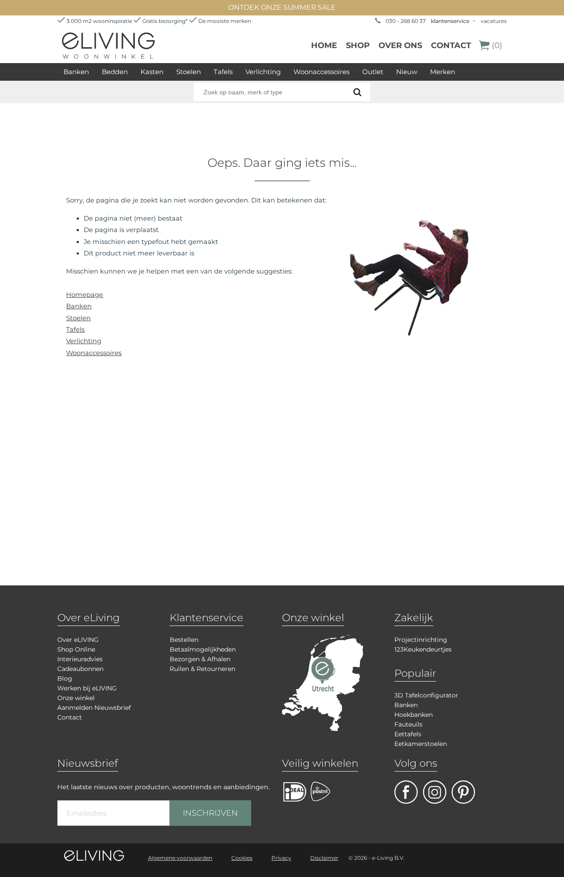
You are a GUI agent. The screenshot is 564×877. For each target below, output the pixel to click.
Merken (442, 71)
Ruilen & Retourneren (202, 669)
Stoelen (188, 71)
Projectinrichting (420, 640)
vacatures (494, 21)
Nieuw (406, 71)
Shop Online (76, 649)
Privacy (281, 858)
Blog (64, 678)
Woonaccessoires (321, 71)
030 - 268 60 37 (406, 21)
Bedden (115, 71)
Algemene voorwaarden (180, 858)
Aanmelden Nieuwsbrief (94, 708)
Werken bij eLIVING (87, 688)
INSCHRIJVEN (210, 813)
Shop (358, 45)
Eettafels (407, 734)
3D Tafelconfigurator (426, 695)
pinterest (463, 792)
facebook (406, 792)
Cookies (241, 858)
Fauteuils (408, 724)
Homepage (84, 295)
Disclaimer (324, 858)
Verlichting (263, 71)
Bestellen (184, 640)
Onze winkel (76, 698)
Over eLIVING (78, 640)
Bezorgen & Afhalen (200, 659)
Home (324, 45)
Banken (76, 71)
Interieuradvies (80, 659)
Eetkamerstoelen (420, 744)
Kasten (152, 71)
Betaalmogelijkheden (203, 649)
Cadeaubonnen (80, 669)
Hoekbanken (413, 715)
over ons (400, 45)
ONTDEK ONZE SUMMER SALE (282, 7)
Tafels (223, 71)
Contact (451, 45)
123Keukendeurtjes (423, 649)
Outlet (372, 71)
